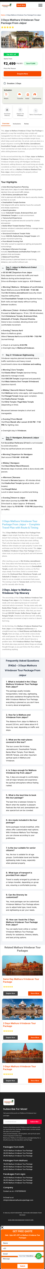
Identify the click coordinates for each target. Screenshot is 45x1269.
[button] (22, 1227)
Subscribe (34, 1122)
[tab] (6, 124)
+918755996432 (20, 1191)
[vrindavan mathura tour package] (9, 1101)
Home (3, 15)
